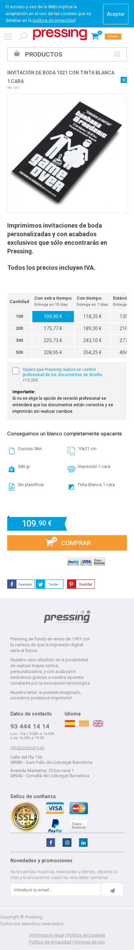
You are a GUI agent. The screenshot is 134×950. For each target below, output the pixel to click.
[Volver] (124, 80)
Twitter (54, 584)
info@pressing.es (27, 747)
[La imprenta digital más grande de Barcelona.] (60, 34)
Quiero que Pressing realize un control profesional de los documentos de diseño (62, 375)
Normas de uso (90, 942)
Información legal (46, 935)
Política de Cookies (86, 935)
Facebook (25, 584)
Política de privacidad (50, 942)
